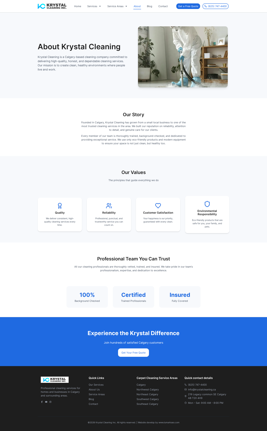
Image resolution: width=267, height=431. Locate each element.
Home (77, 6)
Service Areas (115, 6)
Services (92, 6)
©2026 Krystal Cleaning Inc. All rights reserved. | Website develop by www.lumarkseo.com (133, 422)
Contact (163, 6)
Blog (149, 6)
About (137, 6)
